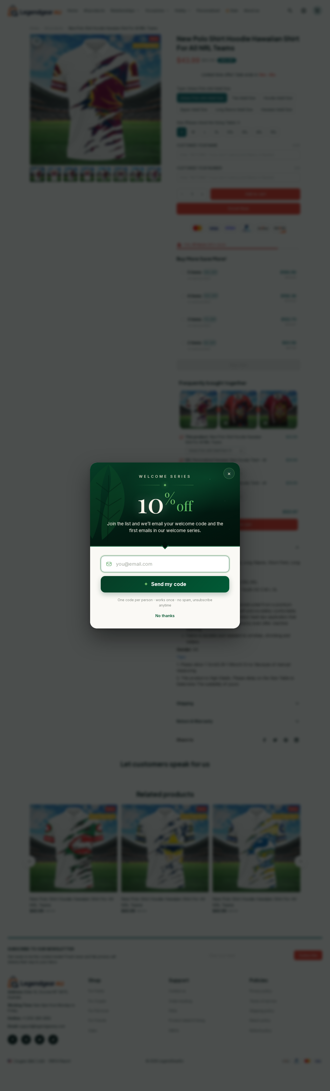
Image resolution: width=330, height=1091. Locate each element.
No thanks (165, 615)
